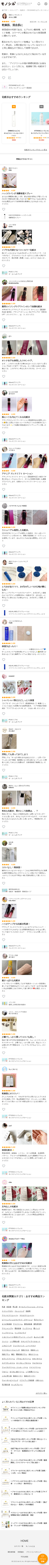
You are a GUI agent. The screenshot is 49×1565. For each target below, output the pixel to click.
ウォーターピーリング (10, 1380)
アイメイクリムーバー (10, 1315)
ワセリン (5, 1372)
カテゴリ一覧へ (41, 1393)
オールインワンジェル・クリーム (31, 1307)
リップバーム (27, 1328)
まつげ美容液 (7, 1324)
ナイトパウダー (7, 1311)
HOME (24, 1540)
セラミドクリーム (8, 1359)
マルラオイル (37, 1363)
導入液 (15, 1307)
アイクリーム (18, 1324)
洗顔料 (28, 1311)
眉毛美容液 (28, 1324)
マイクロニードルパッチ (11, 1350)
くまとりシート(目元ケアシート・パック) (17, 1337)
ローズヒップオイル (23, 1363)
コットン (5, 1341)
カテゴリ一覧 (18, 1546)
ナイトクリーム (35, 1367)
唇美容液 (18, 1328)
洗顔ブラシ (6, 1354)
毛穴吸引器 (6, 1385)
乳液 (3, 1307)
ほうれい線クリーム (17, 1372)
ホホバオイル (37, 1359)
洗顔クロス (25, 1350)
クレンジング (19, 1311)
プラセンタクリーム (23, 1359)
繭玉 (13, 1354)
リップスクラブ (20, 1333)
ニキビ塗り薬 (7, 1376)
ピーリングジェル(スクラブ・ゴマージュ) (17, 1320)
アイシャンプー (7, 1328)
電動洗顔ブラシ (21, 1354)
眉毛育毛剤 (37, 1324)
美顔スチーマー (29, 1376)
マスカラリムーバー (26, 1315)
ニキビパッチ (7, 1346)
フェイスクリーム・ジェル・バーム (15, 1367)
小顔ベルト (39, 1380)
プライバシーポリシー (33, 1552)
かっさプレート (17, 1385)
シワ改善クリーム (32, 1372)
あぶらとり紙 (39, 1337)
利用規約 (21, 1552)
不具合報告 (24, 1557)
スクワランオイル (8, 1363)
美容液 (8, 1307)
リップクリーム (7, 1333)
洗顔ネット (35, 1350)
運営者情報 (11, 1552)
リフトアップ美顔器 (26, 1380)
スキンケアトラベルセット (30, 1341)
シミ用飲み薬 (14, 1341)
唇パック (36, 1328)
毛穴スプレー (39, 1320)
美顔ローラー (18, 1376)
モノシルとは (30, 1546)
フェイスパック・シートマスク (24, 1346)
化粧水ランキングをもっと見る (35, 150)
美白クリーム (33, 1354)
